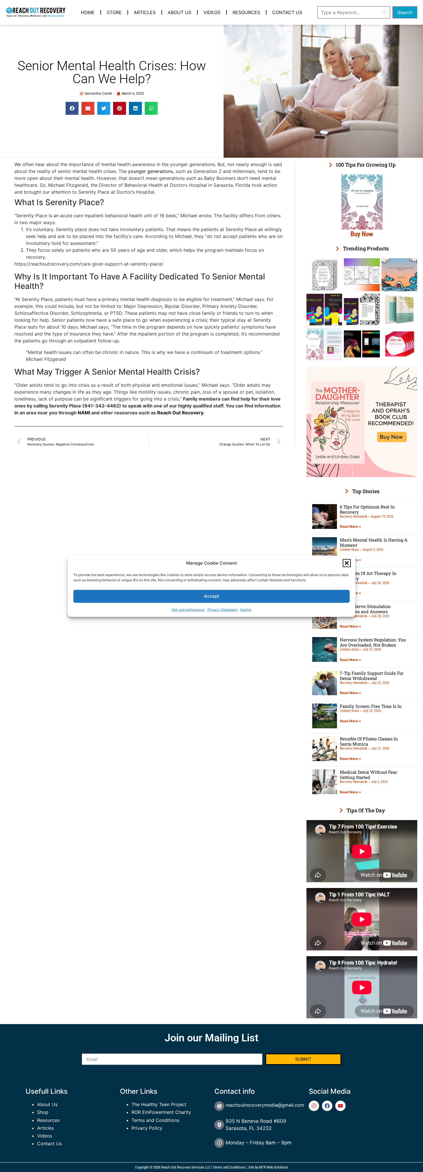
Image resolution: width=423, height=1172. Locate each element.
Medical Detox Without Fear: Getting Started (369, 774)
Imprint (245, 609)
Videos (211, 12)
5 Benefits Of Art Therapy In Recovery (368, 575)
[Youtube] (340, 1106)
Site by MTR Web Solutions (268, 1167)
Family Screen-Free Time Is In (371, 706)
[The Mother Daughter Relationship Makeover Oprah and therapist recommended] (361, 475)
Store (114, 12)
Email (88, 1051)
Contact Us (287, 12)
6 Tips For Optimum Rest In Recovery (367, 509)
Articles (145, 12)
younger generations (150, 171)
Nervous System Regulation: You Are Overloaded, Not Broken (373, 642)
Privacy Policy (147, 1128)
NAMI (84, 413)
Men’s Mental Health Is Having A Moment (373, 542)
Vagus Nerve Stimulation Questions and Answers (365, 608)
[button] (347, 563)
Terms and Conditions (155, 1120)
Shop (42, 1112)
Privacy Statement (222, 609)
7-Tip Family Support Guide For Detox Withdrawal (371, 675)
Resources (246, 12)
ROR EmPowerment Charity (161, 1112)
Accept (211, 596)
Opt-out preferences (188, 609)
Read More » (350, 526)
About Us (179, 12)
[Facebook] (327, 1106)
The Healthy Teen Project (159, 1104)
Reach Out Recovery (180, 413)
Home (88, 12)
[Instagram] (314, 1106)
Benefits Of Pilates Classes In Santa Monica (369, 741)
